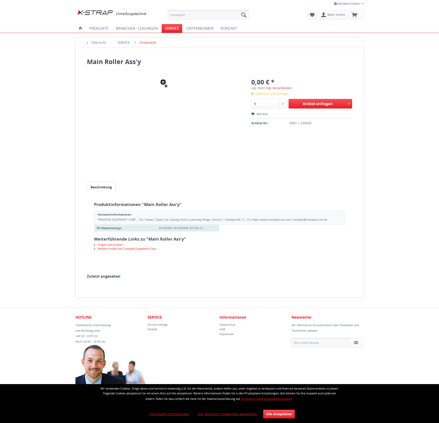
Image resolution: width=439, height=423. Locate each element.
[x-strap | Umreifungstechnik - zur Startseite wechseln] (112, 16)
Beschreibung (101, 187)
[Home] (80, 28)
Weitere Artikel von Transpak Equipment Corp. (127, 249)
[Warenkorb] (356, 14)
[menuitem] (208, 14)
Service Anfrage (157, 325)
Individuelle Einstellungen (169, 414)
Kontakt (152, 329)
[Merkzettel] (312, 14)
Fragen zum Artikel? (110, 245)
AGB (222, 329)
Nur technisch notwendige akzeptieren (227, 414)
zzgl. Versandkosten (279, 88)
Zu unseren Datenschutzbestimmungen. (266, 399)
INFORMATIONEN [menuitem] (348, 4)
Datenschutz (228, 325)
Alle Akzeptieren (279, 414)
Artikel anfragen (318, 103)
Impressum (227, 334)
